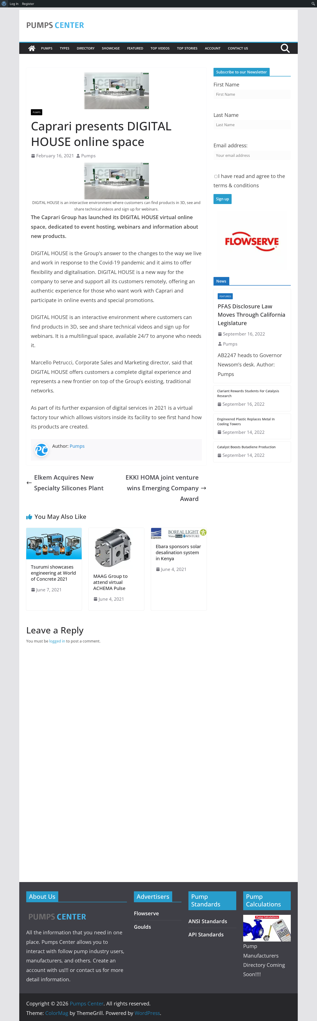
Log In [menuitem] (14, 4)
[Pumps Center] (31, 48)
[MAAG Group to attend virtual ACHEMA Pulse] (116, 531)
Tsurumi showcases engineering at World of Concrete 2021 (53, 573)
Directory (85, 48)
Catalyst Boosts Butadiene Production (246, 447)
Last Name (226, 115)
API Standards (206, 934)
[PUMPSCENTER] (57, 911)
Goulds (142, 926)
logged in (57, 641)
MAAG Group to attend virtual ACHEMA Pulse (110, 582)
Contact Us (238, 48)
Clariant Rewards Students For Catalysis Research (248, 393)
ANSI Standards (207, 921)
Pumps (46, 48)
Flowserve (146, 913)
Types (64, 48)
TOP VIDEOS (160, 48)
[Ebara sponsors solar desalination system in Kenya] (179, 531)
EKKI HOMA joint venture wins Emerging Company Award (162, 488)
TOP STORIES (187, 48)
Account (212, 48)
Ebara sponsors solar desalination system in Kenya (178, 552)
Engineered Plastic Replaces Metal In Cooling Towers (246, 421)
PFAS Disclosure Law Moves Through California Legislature (251, 314)
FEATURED (135, 48)
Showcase (111, 48)
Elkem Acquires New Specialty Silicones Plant (69, 482)
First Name (226, 84)
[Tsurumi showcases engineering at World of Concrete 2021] (54, 531)
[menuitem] (4, 3)
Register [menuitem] (28, 4)
